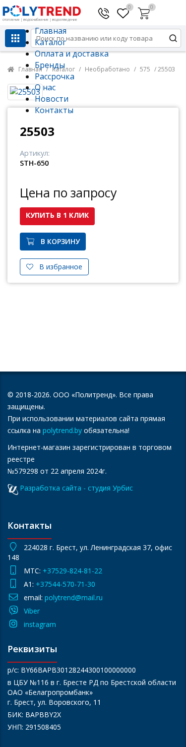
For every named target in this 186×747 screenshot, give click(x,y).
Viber (32, 611)
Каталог (50, 42)
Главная (50, 30)
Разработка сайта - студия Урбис (76, 488)
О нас (45, 87)
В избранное (57, 266)
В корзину (57, 241)
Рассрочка (54, 76)
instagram (40, 624)
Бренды (50, 65)
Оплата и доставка (72, 53)
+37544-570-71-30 (66, 584)
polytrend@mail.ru (74, 597)
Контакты (54, 110)
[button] (145, 11)
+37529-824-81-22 (72, 570)
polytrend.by (62, 430)
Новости (51, 98)
